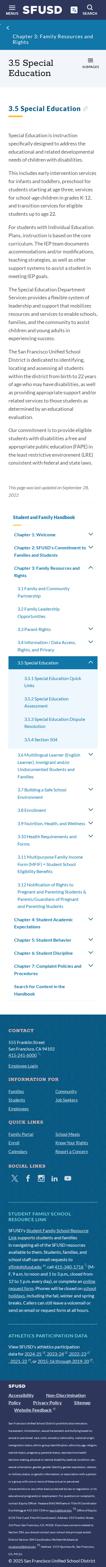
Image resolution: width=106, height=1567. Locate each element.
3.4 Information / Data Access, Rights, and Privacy (47, 645)
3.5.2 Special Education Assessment (46, 702)
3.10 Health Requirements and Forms (47, 840)
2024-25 (33, 1353)
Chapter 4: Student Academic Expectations (43, 923)
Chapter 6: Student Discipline (43, 953)
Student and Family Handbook (44, 517)
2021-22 (18, 1361)
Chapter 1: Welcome (35, 534)
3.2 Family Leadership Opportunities (39, 612)
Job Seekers (66, 1099)
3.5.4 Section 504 (40, 739)
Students (16, 1099)
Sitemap (82, 1402)
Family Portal (20, 1134)
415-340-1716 (69, 1266)
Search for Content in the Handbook (39, 990)
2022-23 (77, 1353)
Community (66, 1091)
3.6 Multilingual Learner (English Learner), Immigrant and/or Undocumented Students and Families (49, 765)
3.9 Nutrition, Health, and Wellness (51, 823)
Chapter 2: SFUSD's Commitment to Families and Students (50, 551)
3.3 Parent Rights (34, 629)
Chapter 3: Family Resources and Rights (53, 39)
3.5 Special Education (38, 662)
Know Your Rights (71, 1142)
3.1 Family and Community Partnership (44, 592)
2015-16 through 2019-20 (63, 1361)
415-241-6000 (22, 1055)
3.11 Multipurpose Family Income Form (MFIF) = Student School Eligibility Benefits (50, 864)
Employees (18, 1108)
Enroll (14, 1142)
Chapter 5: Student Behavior (43, 940)
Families (16, 1091)
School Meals (67, 1134)
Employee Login (23, 1065)
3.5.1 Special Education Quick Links (52, 681)
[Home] (42, 11)
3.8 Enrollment (32, 810)
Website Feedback (33, 1410)
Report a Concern (71, 1151)
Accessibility (21, 1395)
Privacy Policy (47, 1402)
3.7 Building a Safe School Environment (42, 793)
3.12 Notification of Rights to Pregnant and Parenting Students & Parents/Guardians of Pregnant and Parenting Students (52, 895)
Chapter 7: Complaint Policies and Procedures (47, 969)
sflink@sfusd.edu (25, 1266)
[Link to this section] (85, 109)
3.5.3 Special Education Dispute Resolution (54, 722)
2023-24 (55, 1353)
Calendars (17, 1151)
